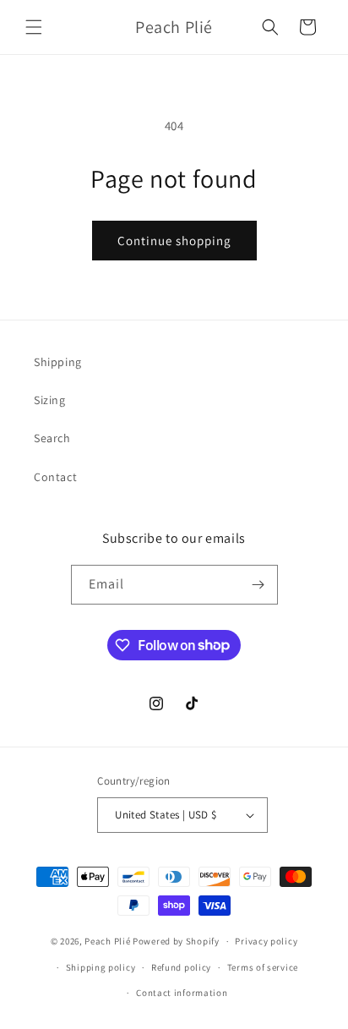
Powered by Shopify (176, 941)
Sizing (50, 400)
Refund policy (181, 967)
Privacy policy (266, 941)
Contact (55, 476)
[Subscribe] (258, 585)
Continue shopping (174, 241)
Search (52, 438)
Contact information (181, 993)
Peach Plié (107, 941)
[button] (33, 27)
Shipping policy (101, 967)
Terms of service (262, 967)
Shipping (58, 361)
